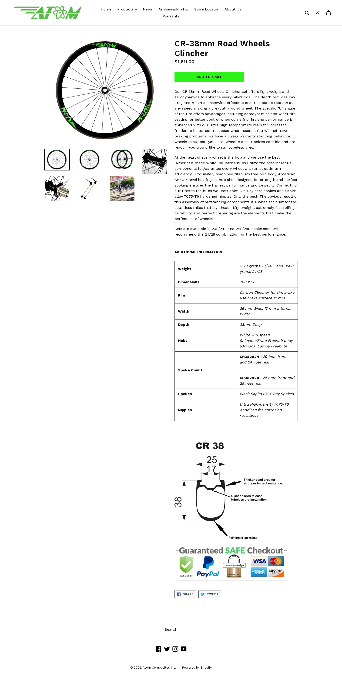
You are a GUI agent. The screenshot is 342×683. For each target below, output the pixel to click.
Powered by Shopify (197, 667)
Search (171, 629)
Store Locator (206, 9)
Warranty (171, 16)
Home (106, 9)
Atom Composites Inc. (159, 667)
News (148, 9)
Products (128, 9)
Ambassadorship (173, 9)
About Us (233, 9)
